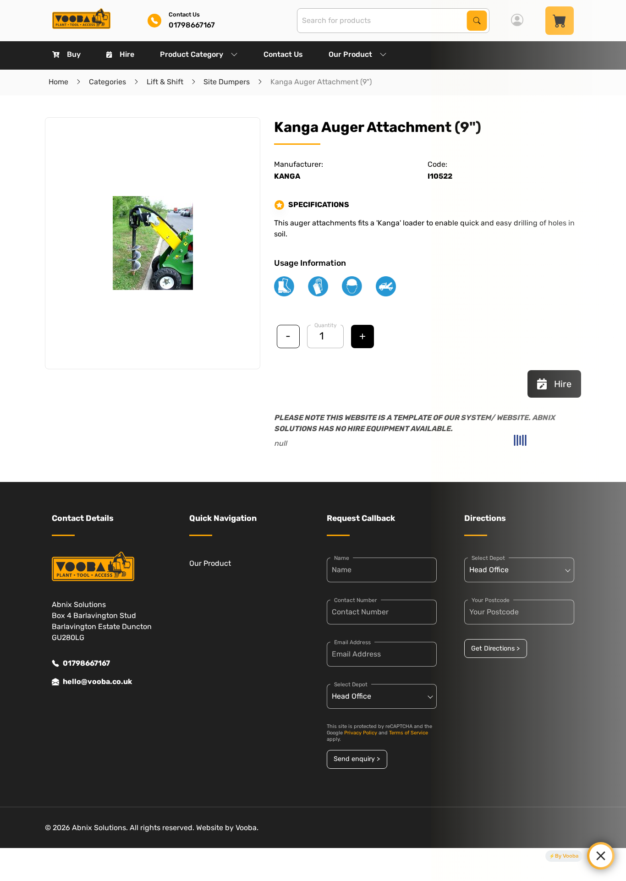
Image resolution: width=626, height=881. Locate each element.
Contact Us (283, 54)
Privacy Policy (360, 733)
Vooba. (247, 827)
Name (341, 558)
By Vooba (566, 856)
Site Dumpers (226, 81)
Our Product (350, 54)
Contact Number (355, 600)
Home (58, 81)
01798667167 (86, 663)
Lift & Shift (165, 81)
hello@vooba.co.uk (97, 681)
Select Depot (351, 684)
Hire (127, 54)
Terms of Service (408, 733)
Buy (74, 54)
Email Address (352, 642)
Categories (107, 81)
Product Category (191, 54)
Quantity (325, 325)
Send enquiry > (357, 759)
